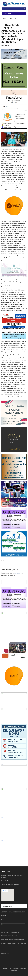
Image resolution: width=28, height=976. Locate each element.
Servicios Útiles (7, 13)
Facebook (3, 915)
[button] (24, 8)
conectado (17, 573)
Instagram (4, 919)
